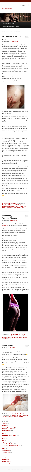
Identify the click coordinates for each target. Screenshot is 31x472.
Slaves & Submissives (7, 207)
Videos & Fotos (22, 413)
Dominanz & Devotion (15, 202)
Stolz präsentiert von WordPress (15, 469)
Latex (9, 337)
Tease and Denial (17, 207)
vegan (22, 207)
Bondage (4, 425)
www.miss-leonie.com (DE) (8, 23)
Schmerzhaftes (6, 450)
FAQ (15, 203)
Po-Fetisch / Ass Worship (16, 337)
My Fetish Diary (6, 442)
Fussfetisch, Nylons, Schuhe (9, 435)
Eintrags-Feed (5, 459)
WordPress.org (6, 463)
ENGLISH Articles (6, 430)
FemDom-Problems (9, 443)
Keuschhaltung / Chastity (8, 206)
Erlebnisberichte (10, 203)
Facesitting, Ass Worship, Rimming (9, 216)
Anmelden (4, 458)
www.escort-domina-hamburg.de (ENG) (11, 26)
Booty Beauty (7, 345)
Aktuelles (4, 423)
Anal (25, 336)
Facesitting (4, 204)
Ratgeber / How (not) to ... (20, 206)
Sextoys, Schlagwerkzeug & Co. (12, 445)
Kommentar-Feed (6, 461)
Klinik (3, 438)
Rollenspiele (5, 447)
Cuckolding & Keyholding (8, 427)
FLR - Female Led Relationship (15, 204)
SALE (3, 448)
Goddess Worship (10, 336)
